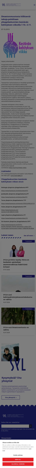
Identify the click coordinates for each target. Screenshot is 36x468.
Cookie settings (18, 455)
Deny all (18, 459)
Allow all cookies (18, 464)
